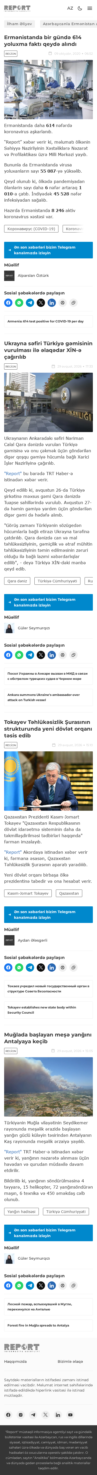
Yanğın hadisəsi (21, 1211)
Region (10, 53)
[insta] (21, 1415)
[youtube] (70, 1415)
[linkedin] (52, 303)
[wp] (19, 303)
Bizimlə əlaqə (70, 1361)
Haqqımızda (15, 1361)
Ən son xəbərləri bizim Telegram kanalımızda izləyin (45, 250)
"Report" (13, 473)
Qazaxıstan (69, 893)
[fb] (8, 303)
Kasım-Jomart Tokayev (28, 893)
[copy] (73, 303)
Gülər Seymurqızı (34, 628)
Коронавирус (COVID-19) (31, 229)
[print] (62, 303)
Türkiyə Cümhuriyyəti (57, 581)
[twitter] (41, 303)
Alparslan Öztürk (33, 275)
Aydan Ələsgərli (32, 940)
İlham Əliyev (19, 24)
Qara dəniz (17, 581)
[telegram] (30, 303)
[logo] (17, 8)
